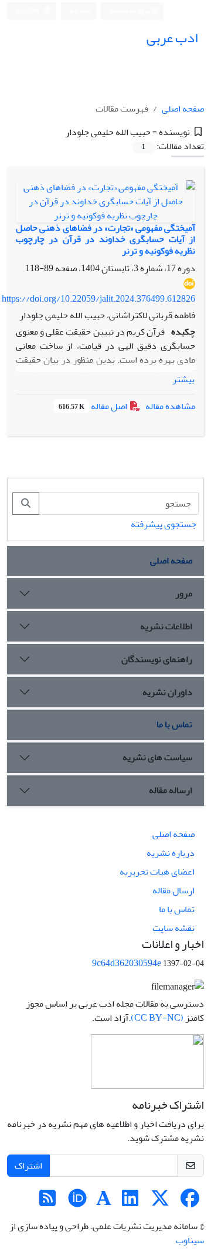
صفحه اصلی (183, 108)
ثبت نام (80, 10)
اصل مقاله (94, 406)
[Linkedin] (130, 1202)
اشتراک (28, 1165)
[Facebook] (190, 1202)
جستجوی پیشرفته (163, 524)
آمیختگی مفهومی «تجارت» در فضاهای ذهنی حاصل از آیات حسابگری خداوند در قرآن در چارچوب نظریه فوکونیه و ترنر (105, 239)
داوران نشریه (167, 692)
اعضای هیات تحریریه (157, 871)
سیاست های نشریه (157, 757)
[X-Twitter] (160, 1202)
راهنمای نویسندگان (156, 659)
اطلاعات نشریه (166, 626)
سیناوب (190, 1240)
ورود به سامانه (130, 11)
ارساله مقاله (170, 790)
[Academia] (103, 1202)
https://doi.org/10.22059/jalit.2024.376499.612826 (98, 299)
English (28, 11)
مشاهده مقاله (170, 406)
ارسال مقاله (173, 890)
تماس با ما (174, 724)
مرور (183, 593)
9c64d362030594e (126, 963)
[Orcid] (77, 1202)
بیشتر (183, 379)
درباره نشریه (171, 853)
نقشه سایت (173, 928)
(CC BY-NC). (155, 1018)
